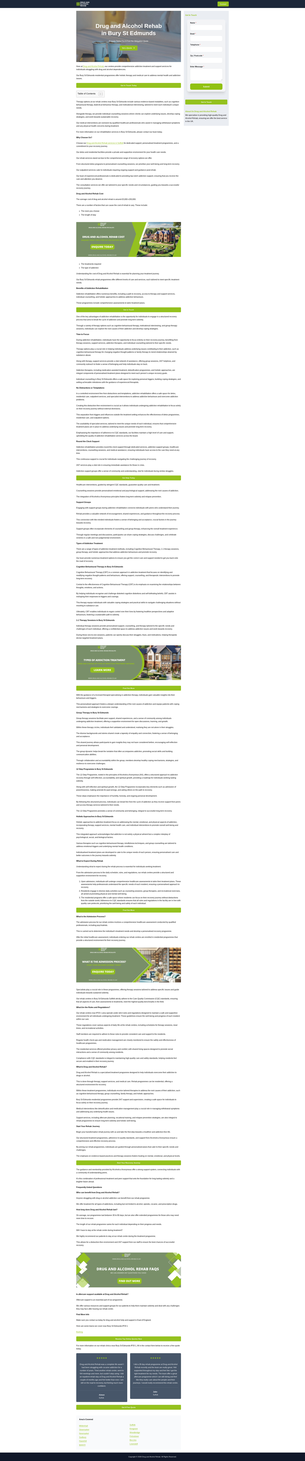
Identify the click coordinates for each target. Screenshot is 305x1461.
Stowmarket (84, 1430)
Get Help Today (128, 478)
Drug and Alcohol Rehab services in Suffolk (105, 143)
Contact (223, 4)
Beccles (133, 1440)
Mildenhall (83, 1426)
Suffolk (132, 1425)
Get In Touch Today (129, 85)
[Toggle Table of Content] (99, 94)
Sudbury (82, 1437)
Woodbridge (135, 1432)
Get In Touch (206, 102)
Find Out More (129, 688)
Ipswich (82, 1445)
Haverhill (83, 1441)
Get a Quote (127, 48)
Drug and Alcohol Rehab (93, 66)
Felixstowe (134, 1436)
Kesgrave (134, 1429)
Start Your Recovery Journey (128, 1163)
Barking (79, 1332)
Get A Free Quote (129, 1407)
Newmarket (84, 1433)
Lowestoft (134, 1444)
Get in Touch (128, 310)
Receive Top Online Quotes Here (128, 1339)
